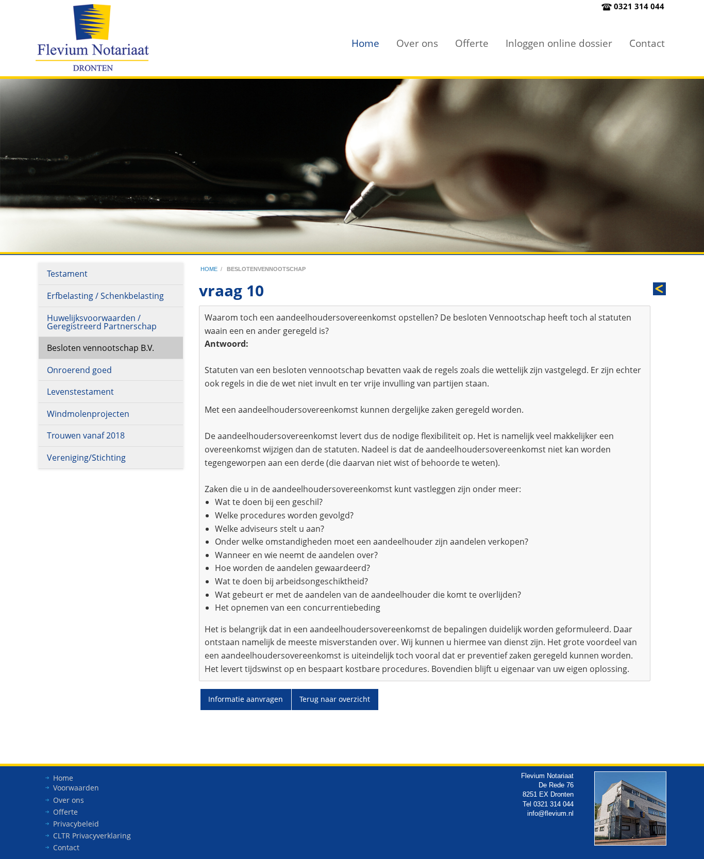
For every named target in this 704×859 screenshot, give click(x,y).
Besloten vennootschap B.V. (100, 347)
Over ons (417, 43)
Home (365, 43)
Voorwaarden (76, 788)
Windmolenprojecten (88, 413)
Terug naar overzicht (334, 699)
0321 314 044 (639, 6)
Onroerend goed (79, 370)
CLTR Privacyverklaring (92, 835)
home (208, 269)
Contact (647, 43)
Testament (67, 273)
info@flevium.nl (550, 813)
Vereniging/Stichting (86, 457)
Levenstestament (80, 391)
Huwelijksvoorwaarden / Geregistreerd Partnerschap (102, 322)
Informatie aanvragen (245, 699)
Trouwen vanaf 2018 (86, 435)
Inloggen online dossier (559, 43)
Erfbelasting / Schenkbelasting (105, 295)
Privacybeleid (76, 824)
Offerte (472, 43)
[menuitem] (365, 43)
